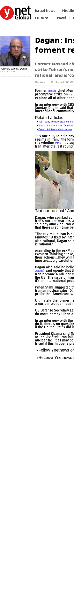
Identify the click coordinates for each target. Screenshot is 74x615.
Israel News (45, 11)
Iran (71, 94)
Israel (58, 143)
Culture (41, 18)
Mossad (52, 90)
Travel (60, 18)
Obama (39, 270)
